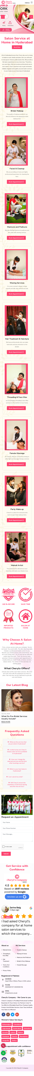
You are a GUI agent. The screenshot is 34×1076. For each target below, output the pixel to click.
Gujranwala (6, 1028)
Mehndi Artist (17, 565)
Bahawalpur (6, 1024)
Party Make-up (17, 509)
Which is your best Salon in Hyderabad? (18, 770)
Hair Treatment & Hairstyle (17, 339)
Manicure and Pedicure (17, 227)
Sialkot (14, 1040)
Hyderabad (17, 1028)
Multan (20, 1032)
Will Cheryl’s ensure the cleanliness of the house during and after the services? (17, 784)
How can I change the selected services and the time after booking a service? (17, 761)
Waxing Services (17, 283)
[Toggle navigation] (32, 2)
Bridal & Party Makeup (23, 961)
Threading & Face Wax (17, 397)
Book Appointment (16, 124)
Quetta (14, 1036)
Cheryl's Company (22, 1068)
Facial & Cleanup (17, 168)
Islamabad (27, 1028)
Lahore (12, 1032)
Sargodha (5, 1040)
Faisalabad (17, 1024)
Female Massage (17, 453)
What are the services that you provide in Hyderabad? (17, 743)
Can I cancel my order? (15, 777)
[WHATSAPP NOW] (3, 1053)
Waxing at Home (22, 953)
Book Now (17, 47)
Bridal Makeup (17, 111)
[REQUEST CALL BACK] (3, 1045)
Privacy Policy (7, 970)
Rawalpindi (24, 1036)
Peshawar (5, 1036)
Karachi (5, 1032)
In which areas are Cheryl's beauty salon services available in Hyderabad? (17, 751)
